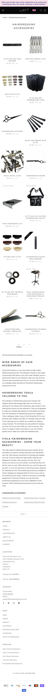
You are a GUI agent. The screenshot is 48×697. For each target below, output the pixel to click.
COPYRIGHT (7, 626)
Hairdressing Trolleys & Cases (34, 502)
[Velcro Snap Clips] (12, 243)
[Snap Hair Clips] (12, 80)
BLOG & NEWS (8, 541)
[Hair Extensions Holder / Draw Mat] (12, 315)
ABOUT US (7, 537)
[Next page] (29, 344)
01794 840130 (8, 594)
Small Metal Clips (12, 175)
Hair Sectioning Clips (35, 59)
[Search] (41, 10)
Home (5, 17)
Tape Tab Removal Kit (12, 223)
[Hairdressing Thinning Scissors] (36, 315)
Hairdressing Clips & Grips (11, 498)
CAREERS (6, 544)
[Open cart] (45, 10)
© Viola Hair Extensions (24, 673)
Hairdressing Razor (35, 175)
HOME (5, 526)
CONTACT (6, 530)
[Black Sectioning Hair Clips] (36, 122)
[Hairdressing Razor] (36, 162)
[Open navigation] (3, 10)
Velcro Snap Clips (12, 257)
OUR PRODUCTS (9, 533)
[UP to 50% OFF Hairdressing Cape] (36, 82)
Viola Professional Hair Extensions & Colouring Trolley (35, 294)
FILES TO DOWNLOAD (11, 637)
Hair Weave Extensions (11, 656)
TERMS (5, 619)
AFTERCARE (7, 633)
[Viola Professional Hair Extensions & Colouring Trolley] (36, 278)
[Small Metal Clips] (12, 162)
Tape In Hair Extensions (11, 653)
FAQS (5, 615)
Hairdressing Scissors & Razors (35, 498)
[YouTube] (19, 603)
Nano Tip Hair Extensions (11, 649)
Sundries (5, 506)
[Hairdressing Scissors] (12, 118)
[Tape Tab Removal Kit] (12, 202)
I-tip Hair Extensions (10, 660)
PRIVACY (6, 622)
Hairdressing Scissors (12, 131)
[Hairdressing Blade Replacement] (36, 243)
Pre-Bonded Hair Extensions (12, 664)
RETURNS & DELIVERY (11, 630)
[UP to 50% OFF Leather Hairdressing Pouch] (36, 198)
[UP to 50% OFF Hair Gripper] (12, 45)
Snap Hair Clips (12, 94)
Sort (23, 514)
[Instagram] (14, 603)
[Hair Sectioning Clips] (36, 45)
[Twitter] (8, 603)
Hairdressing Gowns (9, 502)
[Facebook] (3, 603)
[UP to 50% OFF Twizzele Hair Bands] (12, 278)
